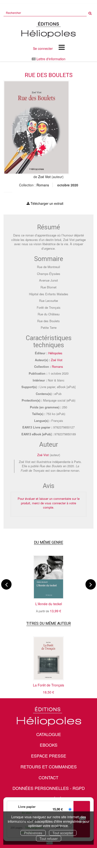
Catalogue (48, 734)
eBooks (48, 745)
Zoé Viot (44, 176)
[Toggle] (61, 47)
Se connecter (43, 48)
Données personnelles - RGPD (48, 788)
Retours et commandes (48, 766)
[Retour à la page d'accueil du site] (48, 29)
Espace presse (48, 756)
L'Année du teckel (48, 603)
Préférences (33, 833)
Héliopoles (55, 353)
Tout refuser (49, 838)
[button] (36, 127)
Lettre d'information (50, 58)
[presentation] (6, 584)
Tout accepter (63, 833)
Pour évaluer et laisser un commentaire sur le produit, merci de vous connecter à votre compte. (49, 503)
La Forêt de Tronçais (48, 685)
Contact (48, 777)
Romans (42, 185)
